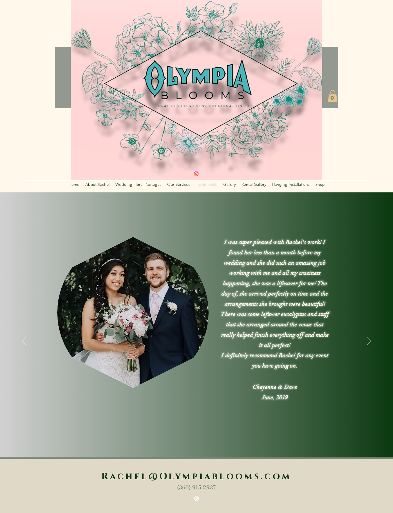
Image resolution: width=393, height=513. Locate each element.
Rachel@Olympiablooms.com (196, 476)
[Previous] (24, 341)
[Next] (369, 341)
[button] (332, 96)
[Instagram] (196, 498)
